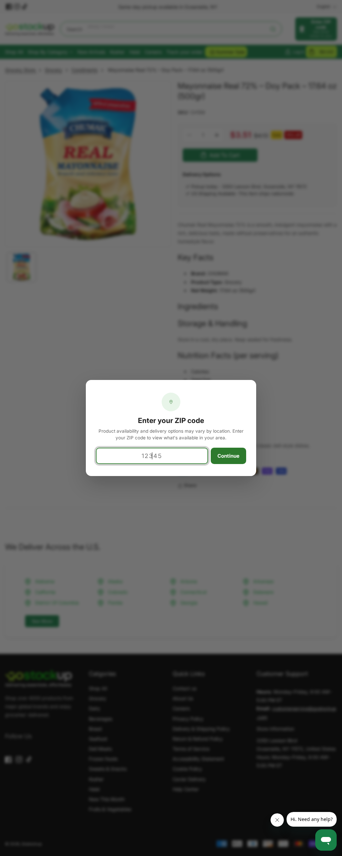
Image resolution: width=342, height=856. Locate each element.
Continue (228, 456)
